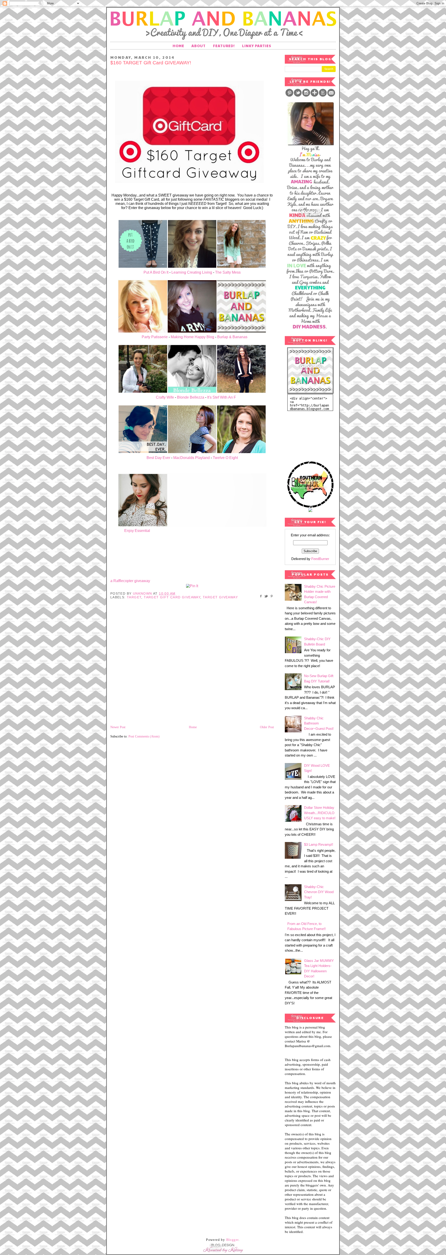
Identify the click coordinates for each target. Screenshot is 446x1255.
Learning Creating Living (191, 272)
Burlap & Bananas (232, 337)
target (134, 597)
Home (178, 45)
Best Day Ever (158, 458)
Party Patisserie (154, 337)
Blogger (232, 1240)
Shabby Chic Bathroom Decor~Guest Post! (319, 723)
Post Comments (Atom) (144, 736)
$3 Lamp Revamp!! (318, 844)
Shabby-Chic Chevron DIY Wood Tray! (319, 892)
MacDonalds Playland (191, 458)
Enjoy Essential (137, 531)
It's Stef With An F (221, 397)
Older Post (267, 727)
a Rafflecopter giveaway (130, 581)
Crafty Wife (165, 397)
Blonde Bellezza (190, 397)
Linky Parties (256, 45)
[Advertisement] (308, 434)
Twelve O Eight (225, 458)
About (198, 45)
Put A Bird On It (155, 272)
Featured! (224, 45)
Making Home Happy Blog (192, 337)
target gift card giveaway (172, 597)
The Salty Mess (228, 272)
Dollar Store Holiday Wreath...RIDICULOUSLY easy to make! (319, 813)
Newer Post (117, 727)
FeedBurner (320, 559)
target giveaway (220, 597)
